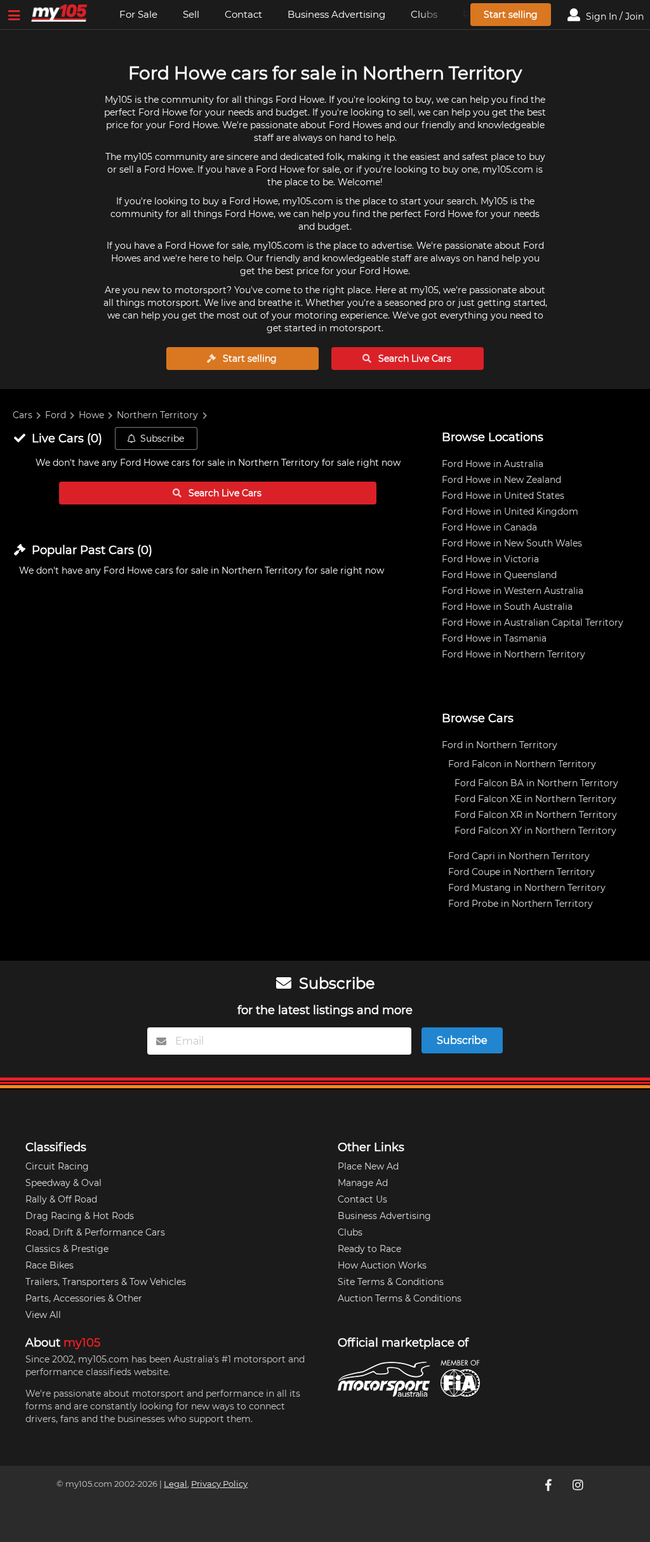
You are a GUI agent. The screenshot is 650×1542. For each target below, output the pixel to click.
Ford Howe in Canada (489, 527)
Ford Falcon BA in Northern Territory (536, 783)
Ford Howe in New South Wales (512, 543)
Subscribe (162, 438)
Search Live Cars (413, 358)
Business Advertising (336, 14)
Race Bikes (49, 1265)
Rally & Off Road (61, 1199)
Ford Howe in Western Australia (512, 590)
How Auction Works (382, 1265)
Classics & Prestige (67, 1249)
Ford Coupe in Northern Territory (521, 872)
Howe (91, 415)
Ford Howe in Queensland (499, 575)
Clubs (350, 1232)
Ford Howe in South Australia (507, 606)
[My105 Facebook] (549, 1485)
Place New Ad (368, 1166)
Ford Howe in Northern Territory (513, 654)
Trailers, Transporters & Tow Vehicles (105, 1282)
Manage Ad (363, 1183)
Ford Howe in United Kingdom (510, 511)
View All (43, 1315)
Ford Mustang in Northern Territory (527, 887)
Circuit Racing (57, 1166)
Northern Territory (157, 415)
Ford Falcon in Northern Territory (522, 764)
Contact (243, 14)
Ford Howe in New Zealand (501, 479)
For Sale (138, 14)
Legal (175, 1484)
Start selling (511, 14)
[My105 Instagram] (579, 1485)
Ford (55, 415)
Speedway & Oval (63, 1183)
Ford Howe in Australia (492, 464)
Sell (191, 14)
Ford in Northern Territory (499, 745)
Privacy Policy (219, 1484)
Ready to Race (369, 1249)
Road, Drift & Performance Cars (95, 1232)
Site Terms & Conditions (391, 1282)
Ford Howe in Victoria (490, 559)
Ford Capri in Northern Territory (519, 856)
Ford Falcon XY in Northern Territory (535, 830)
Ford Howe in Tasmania (494, 638)
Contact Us (362, 1199)
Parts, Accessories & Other (83, 1298)
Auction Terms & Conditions (399, 1298)
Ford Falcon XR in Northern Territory (535, 814)
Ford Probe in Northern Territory (520, 903)
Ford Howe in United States (503, 495)
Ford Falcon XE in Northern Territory (535, 799)
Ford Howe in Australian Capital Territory (532, 622)
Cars (22, 415)
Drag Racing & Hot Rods (79, 1216)
